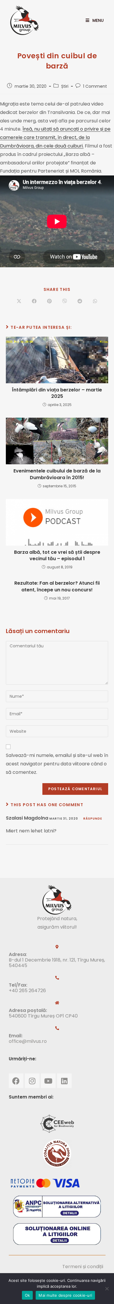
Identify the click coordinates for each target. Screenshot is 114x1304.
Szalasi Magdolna (27, 818)
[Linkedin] (64, 1080)
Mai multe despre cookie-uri (65, 1295)
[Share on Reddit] (80, 301)
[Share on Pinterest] (49, 301)
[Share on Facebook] (34, 301)
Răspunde (92, 818)
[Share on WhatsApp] (95, 301)
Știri (64, 86)
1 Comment (95, 86)
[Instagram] (32, 1080)
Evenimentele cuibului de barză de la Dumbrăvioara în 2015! (57, 474)
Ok (27, 1295)
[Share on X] (19, 301)
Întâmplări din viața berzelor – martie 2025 (57, 393)
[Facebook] (16, 1080)
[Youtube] (48, 1080)
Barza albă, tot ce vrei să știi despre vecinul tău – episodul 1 (57, 555)
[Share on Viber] (64, 301)
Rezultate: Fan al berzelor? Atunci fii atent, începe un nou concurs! (57, 586)
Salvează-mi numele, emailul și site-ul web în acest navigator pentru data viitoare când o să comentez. (57, 764)
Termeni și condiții (82, 1266)
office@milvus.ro (28, 1041)
